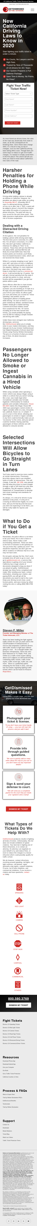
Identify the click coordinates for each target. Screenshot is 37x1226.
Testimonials (6, 1104)
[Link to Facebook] (8, 1221)
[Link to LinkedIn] (18, 1221)
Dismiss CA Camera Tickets (11, 1030)
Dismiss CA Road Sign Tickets (11, 1034)
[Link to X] (23, 1221)
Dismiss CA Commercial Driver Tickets (14, 1043)
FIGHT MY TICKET (12, 123)
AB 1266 (20, 482)
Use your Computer (8, 1067)
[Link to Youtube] (28, 1221)
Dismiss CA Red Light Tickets (11, 1027)
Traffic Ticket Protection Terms (12, 1140)
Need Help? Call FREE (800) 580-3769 (19, 4)
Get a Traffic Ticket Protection (11, 1073)
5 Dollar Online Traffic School (21, 1209)
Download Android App (9, 1064)
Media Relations (7, 1131)
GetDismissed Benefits (9, 1100)
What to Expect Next (9, 1094)
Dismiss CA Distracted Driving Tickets (14, 1040)
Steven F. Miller (13, 630)
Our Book (5, 1070)
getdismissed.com (13, 560)
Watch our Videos (8, 1137)
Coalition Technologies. (9, 1215)
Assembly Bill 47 (11, 202)
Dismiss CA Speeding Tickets (11, 1024)
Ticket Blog (6, 1134)
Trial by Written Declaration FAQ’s (12, 1097)
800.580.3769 (18, 998)
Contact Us (6, 1124)
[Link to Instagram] (13, 1221)
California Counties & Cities (10, 1077)
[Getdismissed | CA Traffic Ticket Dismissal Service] (15, 9)
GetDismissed (11, 324)
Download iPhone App (9, 1061)
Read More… (8, 672)
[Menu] (31, 9)
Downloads (6, 1128)
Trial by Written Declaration (10, 1107)
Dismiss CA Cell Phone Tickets (12, 1037)
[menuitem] (19, 4)
